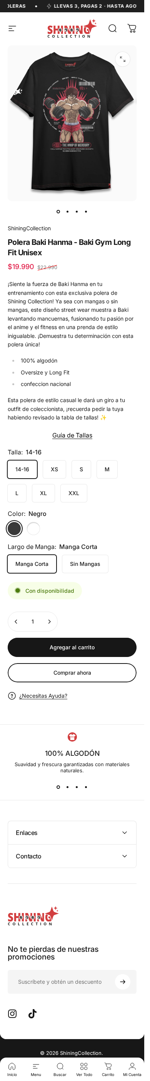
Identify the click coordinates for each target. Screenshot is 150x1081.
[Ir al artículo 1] (67, 211)
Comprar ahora (72, 672)
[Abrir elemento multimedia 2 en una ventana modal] (122, 59)
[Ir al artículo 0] (58, 211)
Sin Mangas (85, 563)
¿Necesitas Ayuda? (43, 695)
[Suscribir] (122, 982)
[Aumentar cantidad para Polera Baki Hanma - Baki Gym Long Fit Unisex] (49, 621)
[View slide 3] (77, 787)
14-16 (22, 469)
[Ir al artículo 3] (77, 211)
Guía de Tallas (72, 435)
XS (54, 469)
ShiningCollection (29, 228)
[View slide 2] (67, 787)
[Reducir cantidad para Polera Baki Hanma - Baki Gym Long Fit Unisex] (16, 621)
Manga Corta (31, 563)
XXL (73, 493)
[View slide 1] (58, 787)
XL (43, 493)
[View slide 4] (86, 787)
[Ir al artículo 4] (86, 211)
